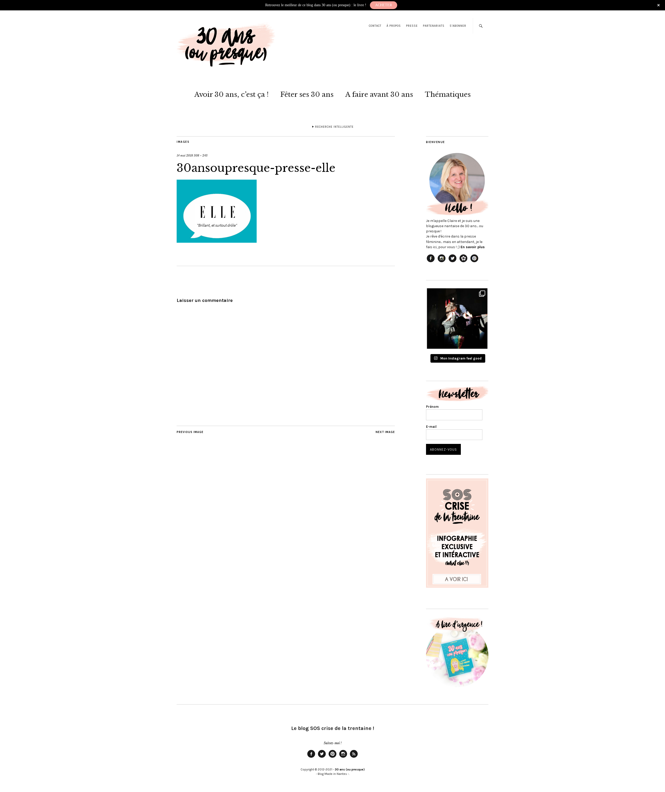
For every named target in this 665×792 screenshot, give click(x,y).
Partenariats (433, 26)
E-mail (431, 427)
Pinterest (332, 757)
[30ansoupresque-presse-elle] (217, 241)
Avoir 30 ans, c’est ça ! (231, 94)
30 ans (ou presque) (350, 769)
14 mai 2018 (185, 155)
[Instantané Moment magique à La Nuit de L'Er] (457, 318)
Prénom (432, 407)
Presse (412, 26)
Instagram (343, 757)
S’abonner (458, 26)
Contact (375, 26)
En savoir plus (473, 247)
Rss (353, 757)
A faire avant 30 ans (379, 94)
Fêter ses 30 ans (307, 94)
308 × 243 (201, 155)
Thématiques (448, 94)
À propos (394, 26)
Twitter (322, 757)
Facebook (311, 757)
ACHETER (383, 5)
